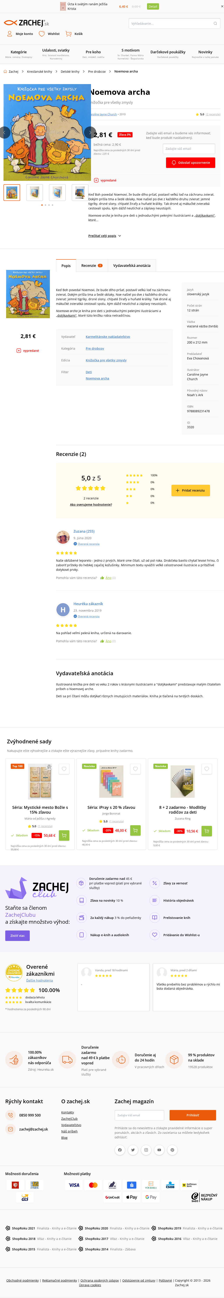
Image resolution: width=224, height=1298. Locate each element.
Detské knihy (70, 71)
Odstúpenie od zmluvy (138, 1280)
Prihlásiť (193, 1115)
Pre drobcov (97, 71)
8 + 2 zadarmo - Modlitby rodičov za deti (182, 810)
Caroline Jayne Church (102, 114)
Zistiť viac (17, 936)
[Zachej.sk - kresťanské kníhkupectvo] (26, 23)
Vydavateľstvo (71, 1125)
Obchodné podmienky (22, 1280)
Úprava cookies (90, 1285)
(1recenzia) (45, 826)
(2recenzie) (213, 114)
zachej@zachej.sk (33, 1129)
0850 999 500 (30, 1115)
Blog (64, 1138)
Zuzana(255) (84, 531)
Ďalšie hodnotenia (39, 980)
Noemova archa (97, 378)
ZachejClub (69, 1119)
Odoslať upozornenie (194, 163)
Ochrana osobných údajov (99, 1280)
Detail (153, 6)
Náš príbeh (69, 1131)
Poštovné (165, 1280)
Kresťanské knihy (39, 71)
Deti (89, 372)
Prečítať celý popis (102, 236)
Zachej (13, 71)
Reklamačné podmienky (59, 1280)
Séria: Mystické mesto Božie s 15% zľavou (40, 810)
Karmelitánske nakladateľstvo (108, 337)
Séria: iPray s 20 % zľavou (111, 807)
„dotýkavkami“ (204, 215)
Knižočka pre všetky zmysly (106, 360)
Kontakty (67, 1112)
